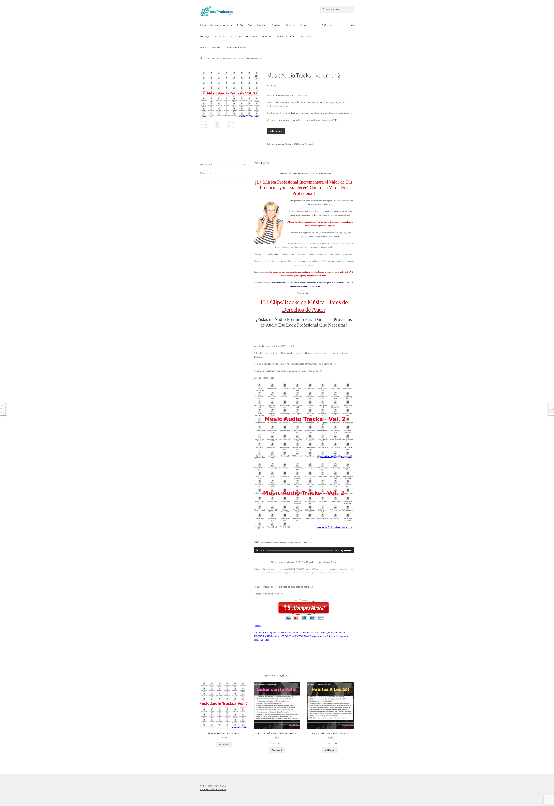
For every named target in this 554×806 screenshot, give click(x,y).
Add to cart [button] (224, 744)
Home (206, 58)
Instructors (235, 36)
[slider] (348, 550)
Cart (250, 25)
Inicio (203, 25)
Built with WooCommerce (213, 789)
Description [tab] (206, 164)
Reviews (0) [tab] (205, 173)
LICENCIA (214, 58)
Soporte (216, 47)
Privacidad (306, 36)
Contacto (290, 25)
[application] (304, 550)
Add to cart (276, 130)
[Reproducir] (257, 550)
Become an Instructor (221, 25)
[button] (256, 76)
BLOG (240, 25)
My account (251, 36)
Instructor (220, 36)
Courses (304, 25)
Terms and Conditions (236, 47)
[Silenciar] (341, 550)
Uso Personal (226, 58)
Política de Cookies (286, 36)
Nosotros (267, 36)
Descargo (204, 36)
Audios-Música (284, 144)
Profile (203, 47)
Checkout (261, 25)
